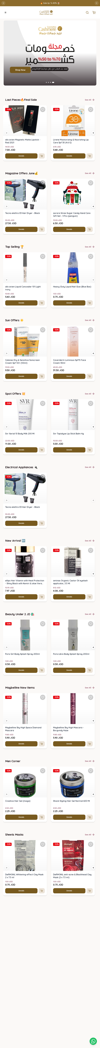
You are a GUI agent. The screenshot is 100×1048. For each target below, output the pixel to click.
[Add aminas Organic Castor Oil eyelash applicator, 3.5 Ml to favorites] (90, 550)
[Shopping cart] (93, 1041)
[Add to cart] (42, 156)
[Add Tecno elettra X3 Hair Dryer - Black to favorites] (42, 182)
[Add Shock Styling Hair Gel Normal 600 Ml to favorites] (90, 770)
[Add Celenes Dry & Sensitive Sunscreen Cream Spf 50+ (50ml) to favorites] (42, 329)
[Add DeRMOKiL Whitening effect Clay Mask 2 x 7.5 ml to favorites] (42, 844)
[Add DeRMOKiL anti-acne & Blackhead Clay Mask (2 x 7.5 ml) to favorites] (90, 844)
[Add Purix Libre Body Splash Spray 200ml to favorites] (90, 623)
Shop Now (20, 70)
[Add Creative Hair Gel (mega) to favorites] (42, 770)
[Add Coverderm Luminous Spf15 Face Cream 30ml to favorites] (90, 329)
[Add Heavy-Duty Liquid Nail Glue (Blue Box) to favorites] (90, 256)
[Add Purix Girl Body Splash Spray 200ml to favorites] (42, 623)
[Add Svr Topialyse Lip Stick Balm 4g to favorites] (90, 403)
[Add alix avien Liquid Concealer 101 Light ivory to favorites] (42, 256)
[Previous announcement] (3, 3)
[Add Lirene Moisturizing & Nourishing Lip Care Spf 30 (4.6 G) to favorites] (90, 109)
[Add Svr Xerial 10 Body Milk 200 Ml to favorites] (42, 403)
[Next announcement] (96, 3)
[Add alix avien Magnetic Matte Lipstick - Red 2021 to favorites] (42, 109)
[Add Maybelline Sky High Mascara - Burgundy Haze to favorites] (90, 697)
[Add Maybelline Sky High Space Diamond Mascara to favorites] (42, 697)
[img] (25, 120)
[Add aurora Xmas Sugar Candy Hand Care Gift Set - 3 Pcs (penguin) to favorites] (90, 182)
